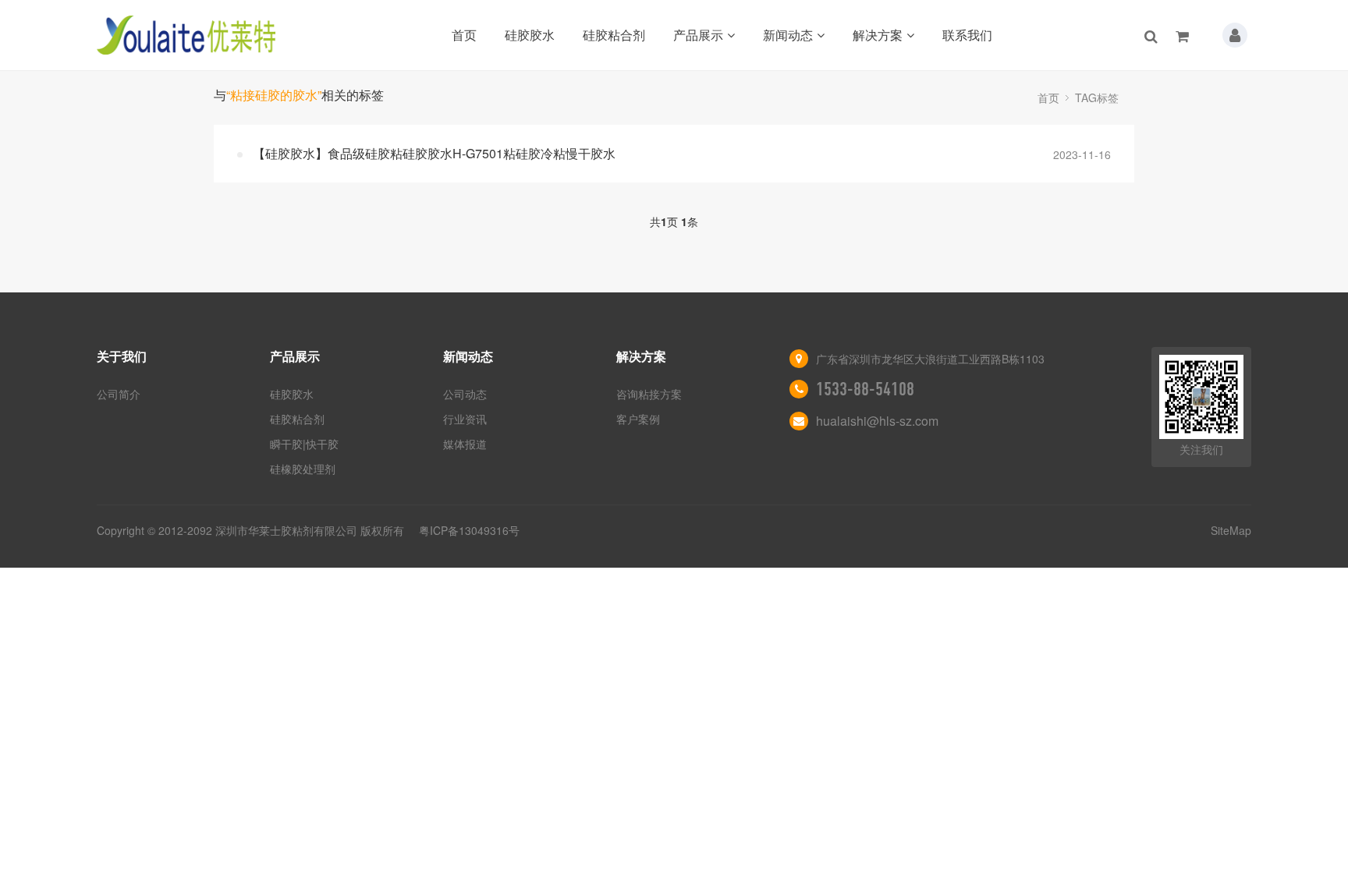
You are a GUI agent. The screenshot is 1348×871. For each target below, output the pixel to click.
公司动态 (465, 394)
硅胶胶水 (530, 35)
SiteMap (1231, 530)
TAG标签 (1097, 97)
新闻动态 (788, 35)
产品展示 (698, 35)
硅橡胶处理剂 (302, 468)
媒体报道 (465, 443)
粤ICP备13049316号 (469, 530)
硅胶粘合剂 (614, 35)
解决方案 (878, 35)
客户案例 (638, 419)
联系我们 (967, 35)
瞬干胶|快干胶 (304, 443)
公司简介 (118, 394)
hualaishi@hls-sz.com (877, 421)
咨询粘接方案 (649, 394)
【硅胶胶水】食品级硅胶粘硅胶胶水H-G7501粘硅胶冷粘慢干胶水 (434, 153)
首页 (464, 35)
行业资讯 (465, 419)
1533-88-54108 (865, 389)
